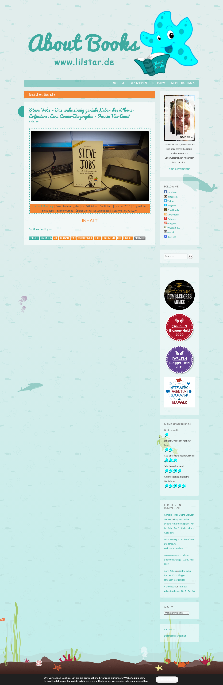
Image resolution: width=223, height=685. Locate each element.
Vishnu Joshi (170, 587)
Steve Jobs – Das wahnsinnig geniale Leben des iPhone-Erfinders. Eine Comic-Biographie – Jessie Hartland (81, 113)
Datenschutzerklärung (175, 636)
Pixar (119, 238)
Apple (56, 238)
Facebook (172, 192)
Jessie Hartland (108, 238)
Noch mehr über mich (179, 169)
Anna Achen (170, 571)
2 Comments (140, 238)
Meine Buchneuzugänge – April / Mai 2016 (179, 560)
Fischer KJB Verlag (42, 206)
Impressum (169, 629)
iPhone (97, 238)
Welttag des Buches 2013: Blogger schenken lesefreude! (177, 575)
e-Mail (170, 232)
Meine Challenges (182, 83)
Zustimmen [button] (167, 679)
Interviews (159, 83)
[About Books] (111, 77)
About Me (119, 83)
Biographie (64, 238)
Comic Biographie (85, 238)
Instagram (172, 197)
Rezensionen (138, 83)
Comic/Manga (46, 238)
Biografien (34, 238)
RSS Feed (171, 237)
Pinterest (171, 219)
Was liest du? (173, 228)
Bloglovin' (172, 206)
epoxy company (171, 555)
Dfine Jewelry (170, 539)
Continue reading (40, 229)
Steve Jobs (127, 238)
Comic (73, 238)
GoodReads (173, 210)
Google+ (171, 223)
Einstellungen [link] (58, 681)
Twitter (170, 201)
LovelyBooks (173, 215)
